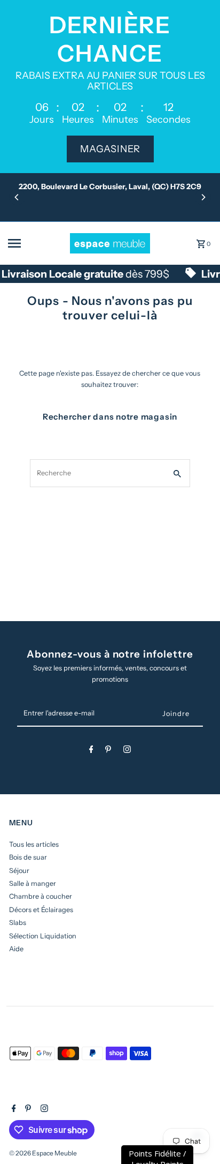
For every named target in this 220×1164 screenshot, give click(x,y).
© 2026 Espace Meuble (43, 1153)
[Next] (203, 197)
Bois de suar (28, 857)
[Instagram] (127, 751)
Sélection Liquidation (42, 936)
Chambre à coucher (40, 896)
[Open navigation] (35, 243)
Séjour (19, 871)
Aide (16, 949)
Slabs (17, 923)
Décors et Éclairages (41, 910)
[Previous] (17, 197)
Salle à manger (32, 883)
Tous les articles (34, 844)
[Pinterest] (108, 751)
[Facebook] (91, 751)
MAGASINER (110, 149)
